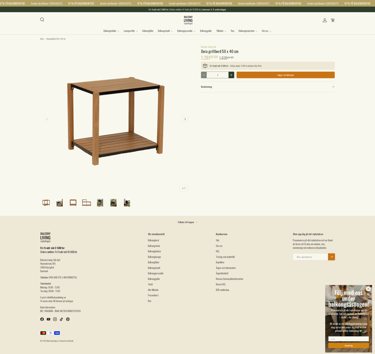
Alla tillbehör (153, 290)
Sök (217, 240)
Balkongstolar (154, 246)
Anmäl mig (349, 345)
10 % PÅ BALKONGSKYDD (81, 3)
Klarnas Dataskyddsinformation (229, 279)
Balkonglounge (154, 257)
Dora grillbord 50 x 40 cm (56, 39)
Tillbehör (220, 31)
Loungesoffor (129, 31)
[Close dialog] (368, 288)
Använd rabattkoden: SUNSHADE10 (46, 3)
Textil (150, 284)
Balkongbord (153, 240)
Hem (42, 39)
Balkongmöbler (110, 31)
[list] (115, 119)
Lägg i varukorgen (285, 75)
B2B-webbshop (222, 290)
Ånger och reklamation (226, 268)
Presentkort (153, 295)
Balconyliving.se (53, 340)
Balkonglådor (148, 31)
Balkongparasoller (185, 31)
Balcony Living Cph (208, 46)
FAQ (217, 251)
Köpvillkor (220, 262)
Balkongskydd (164, 31)
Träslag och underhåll (225, 257)
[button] (333, 20)
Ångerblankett (222, 273)
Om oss (265, 31)
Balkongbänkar (154, 251)
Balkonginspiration (246, 31)
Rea (232, 31)
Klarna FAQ (220, 284)
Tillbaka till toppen (186, 222)
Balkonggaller (206, 31)
